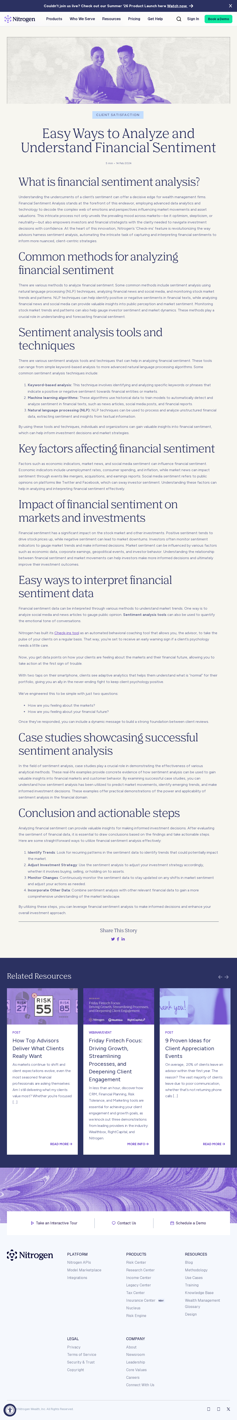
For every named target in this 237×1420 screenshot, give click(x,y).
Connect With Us (140, 1384)
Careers (133, 1377)
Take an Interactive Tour (57, 1223)
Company (135, 1338)
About (131, 1347)
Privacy (74, 1347)
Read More (59, 1144)
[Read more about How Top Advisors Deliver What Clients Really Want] (42, 1006)
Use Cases (194, 1277)
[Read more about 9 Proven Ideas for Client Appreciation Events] (195, 1006)
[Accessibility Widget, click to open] (9, 1410)
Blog (189, 1262)
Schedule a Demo (191, 1223)
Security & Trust (81, 1362)
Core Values (136, 1369)
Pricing (134, 19)
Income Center (138, 1277)
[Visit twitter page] (228, 1409)
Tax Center (135, 1292)
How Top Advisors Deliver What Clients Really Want (38, 1048)
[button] (218, 19)
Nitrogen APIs (79, 1262)
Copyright (75, 1369)
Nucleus (133, 1308)
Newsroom (135, 1354)
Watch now (177, 6)
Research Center (140, 1270)
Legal (73, 1338)
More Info (136, 1144)
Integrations (77, 1277)
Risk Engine (136, 1315)
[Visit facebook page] (208, 1409)
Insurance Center (141, 1300)
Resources (196, 1254)
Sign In (193, 19)
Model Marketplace (84, 1270)
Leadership (135, 1362)
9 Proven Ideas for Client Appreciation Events (189, 1048)
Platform (77, 1254)
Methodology (196, 1270)
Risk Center (136, 1262)
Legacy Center (138, 1285)
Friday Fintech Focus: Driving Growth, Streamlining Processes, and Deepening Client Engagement (116, 1060)
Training (192, 1285)
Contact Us (126, 1223)
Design (191, 1314)
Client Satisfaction (118, 115)
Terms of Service (81, 1354)
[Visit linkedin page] (218, 1409)
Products (136, 1254)
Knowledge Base (199, 1292)
